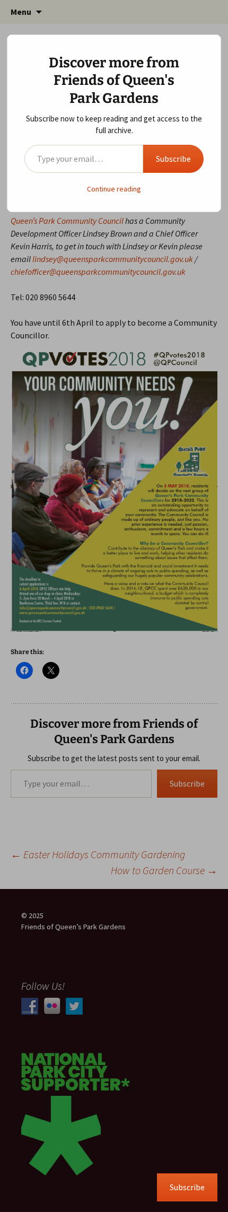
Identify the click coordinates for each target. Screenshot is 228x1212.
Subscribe (173, 158)
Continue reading (114, 189)
